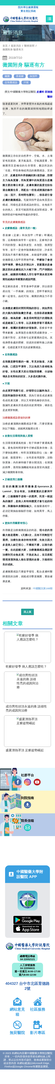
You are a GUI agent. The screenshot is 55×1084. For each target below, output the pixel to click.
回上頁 (27, 611)
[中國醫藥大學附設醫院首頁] (24, 18)
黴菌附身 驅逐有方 (13, 49)
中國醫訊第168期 (42, 588)
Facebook (17, 782)
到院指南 (27, 804)
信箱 (27, 827)
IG (27, 782)
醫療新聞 (29, 45)
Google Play (27, 920)
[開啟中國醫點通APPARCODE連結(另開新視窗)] (28, 900)
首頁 (5, 45)
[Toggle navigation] (49, 18)
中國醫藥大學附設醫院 (27, 946)
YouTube (37, 782)
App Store (27, 928)
